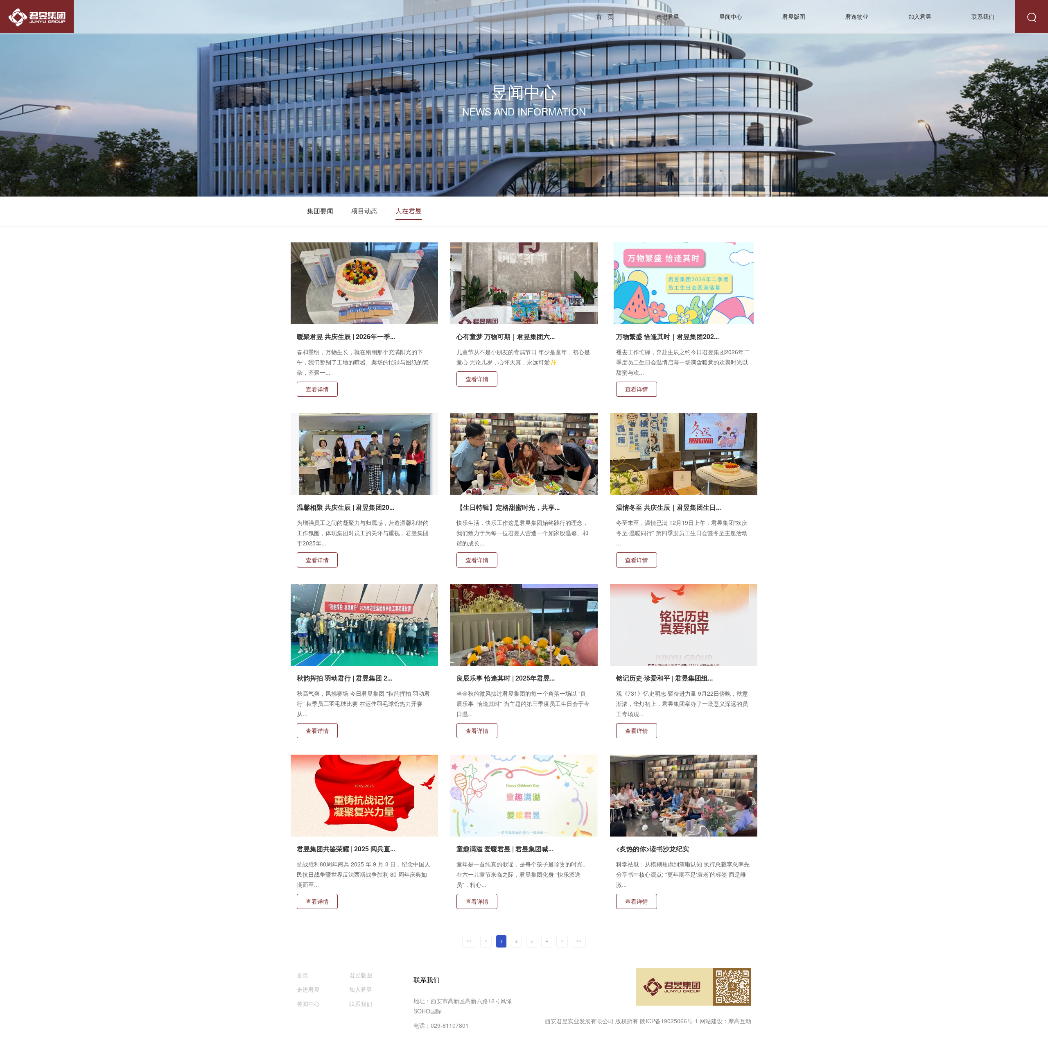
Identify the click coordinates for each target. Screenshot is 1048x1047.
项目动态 (364, 210)
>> (578, 941)
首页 (302, 975)
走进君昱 (667, 16)
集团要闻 (320, 210)
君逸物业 (856, 16)
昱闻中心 (730, 16)
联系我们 (982, 16)
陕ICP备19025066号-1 (669, 1021)
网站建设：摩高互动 (725, 1021)
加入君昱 (919, 16)
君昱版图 (793, 16)
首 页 (604, 16)
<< (469, 941)
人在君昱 (408, 210)
